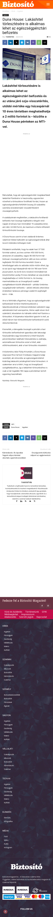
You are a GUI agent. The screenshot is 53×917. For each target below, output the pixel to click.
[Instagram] (48, 605)
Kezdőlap (5, 11)
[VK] (27, 42)
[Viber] (33, 42)
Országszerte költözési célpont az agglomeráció (40, 454)
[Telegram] (21, 42)
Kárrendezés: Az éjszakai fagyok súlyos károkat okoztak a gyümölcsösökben (14, 455)
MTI (13, 424)
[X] (16, 42)
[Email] (44, 42)
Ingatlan (20, 11)
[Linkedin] (10, 42)
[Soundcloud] (31, 501)
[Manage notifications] (5, 912)
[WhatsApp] (38, 42)
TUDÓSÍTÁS (10, 37)
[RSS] (27, 501)
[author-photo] (26, 479)
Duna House (15, 427)
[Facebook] (4, 42)
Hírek (13, 11)
